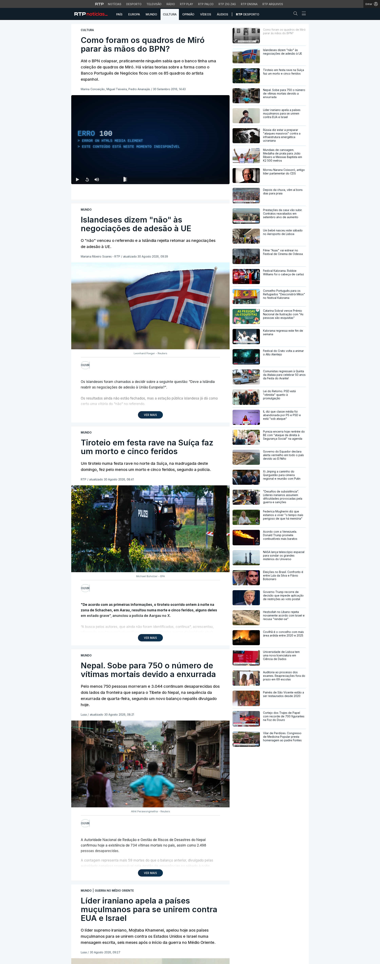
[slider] (165, 180)
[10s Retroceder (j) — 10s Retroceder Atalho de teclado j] (87, 179)
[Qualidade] (213, 179)
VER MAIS (150, 415)
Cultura (170, 14)
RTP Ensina (249, 4)
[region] (150, 139)
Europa (134, 14)
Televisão (154, 4)
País (119, 14)
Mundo (151, 14)
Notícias (114, 4)
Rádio (170, 4)
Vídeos (205, 14)
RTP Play (186, 4)
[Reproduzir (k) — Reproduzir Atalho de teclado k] (77, 179)
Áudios (222, 14)
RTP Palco (206, 4)
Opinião (188, 14)
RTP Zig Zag (227, 4)
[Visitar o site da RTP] (99, 4)
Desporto (134, 4)
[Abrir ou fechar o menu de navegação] (302, 14)
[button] (296, 14)
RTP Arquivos (272, 4)
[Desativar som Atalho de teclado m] (96, 179)
